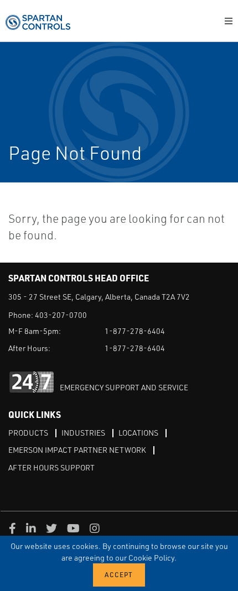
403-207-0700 (61, 315)
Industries (83, 432)
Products (28, 432)
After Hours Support (51, 467)
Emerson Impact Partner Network (77, 449)
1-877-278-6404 (135, 331)
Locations (138, 432)
